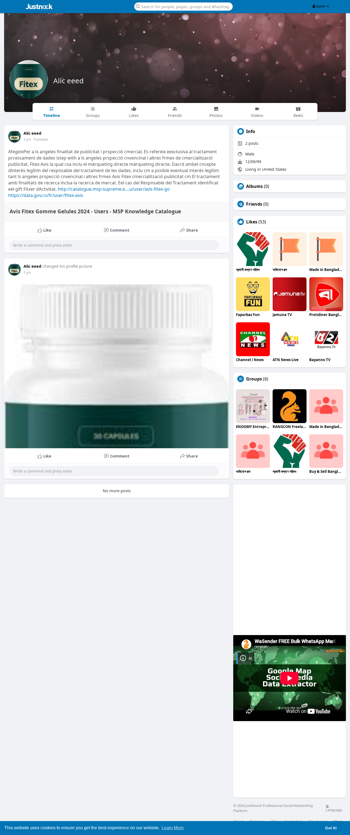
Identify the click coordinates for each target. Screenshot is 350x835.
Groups (254, 379)
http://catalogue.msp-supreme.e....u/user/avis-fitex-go (114, 189)
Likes (251, 222)
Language (334, 809)
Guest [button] (320, 6)
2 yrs (27, 139)
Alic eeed (68, 80)
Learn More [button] (173, 827)
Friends (254, 204)
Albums (254, 186)
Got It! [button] (331, 828)
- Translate (40, 139)
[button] (183, 6)
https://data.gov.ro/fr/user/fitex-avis (45, 195)
